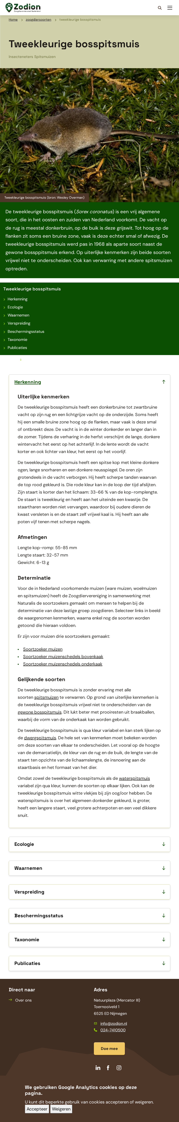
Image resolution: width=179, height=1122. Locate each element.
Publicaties (17, 347)
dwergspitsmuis (40, 738)
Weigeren (61, 1109)
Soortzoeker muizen (42, 649)
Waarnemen (18, 315)
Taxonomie (17, 339)
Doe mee (109, 1048)
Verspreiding (19, 323)
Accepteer (37, 1109)
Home (13, 19)
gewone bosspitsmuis (40, 712)
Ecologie (15, 307)
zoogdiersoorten (38, 19)
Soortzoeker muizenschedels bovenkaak (63, 656)
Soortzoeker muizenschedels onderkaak (62, 664)
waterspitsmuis (134, 778)
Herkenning (18, 299)
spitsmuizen (46, 697)
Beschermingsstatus (26, 331)
